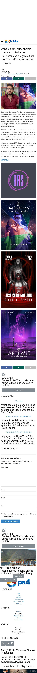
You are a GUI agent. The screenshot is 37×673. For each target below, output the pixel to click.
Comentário (5, 467)
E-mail (3, 498)
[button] (18, 390)
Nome (2, 490)
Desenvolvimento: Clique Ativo (17, 666)
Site (2, 506)
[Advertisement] (18, 19)
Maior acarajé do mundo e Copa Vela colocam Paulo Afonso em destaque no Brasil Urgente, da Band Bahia (18, 409)
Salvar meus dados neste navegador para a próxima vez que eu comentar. (19, 515)
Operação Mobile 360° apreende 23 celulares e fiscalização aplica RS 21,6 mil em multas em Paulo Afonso (18, 424)
